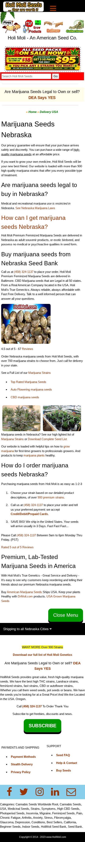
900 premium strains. (51, 497)
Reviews (27, 349)
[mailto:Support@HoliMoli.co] (72, 792)
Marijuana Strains (39, 372)
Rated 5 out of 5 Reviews (17, 547)
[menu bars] (53, 9)
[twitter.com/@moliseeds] (26, 792)
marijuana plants (34, 455)
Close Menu (65, 615)
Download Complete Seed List (47, 439)
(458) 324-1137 (23, 271)
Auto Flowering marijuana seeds (31, 389)
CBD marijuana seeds (25, 397)
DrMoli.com (25, 596)
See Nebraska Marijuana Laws (35, 208)
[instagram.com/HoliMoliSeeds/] (42, 792)
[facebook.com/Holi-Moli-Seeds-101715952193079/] (12, 792)
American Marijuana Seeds (24, 592)
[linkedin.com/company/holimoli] (57, 792)
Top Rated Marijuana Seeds (28, 382)
